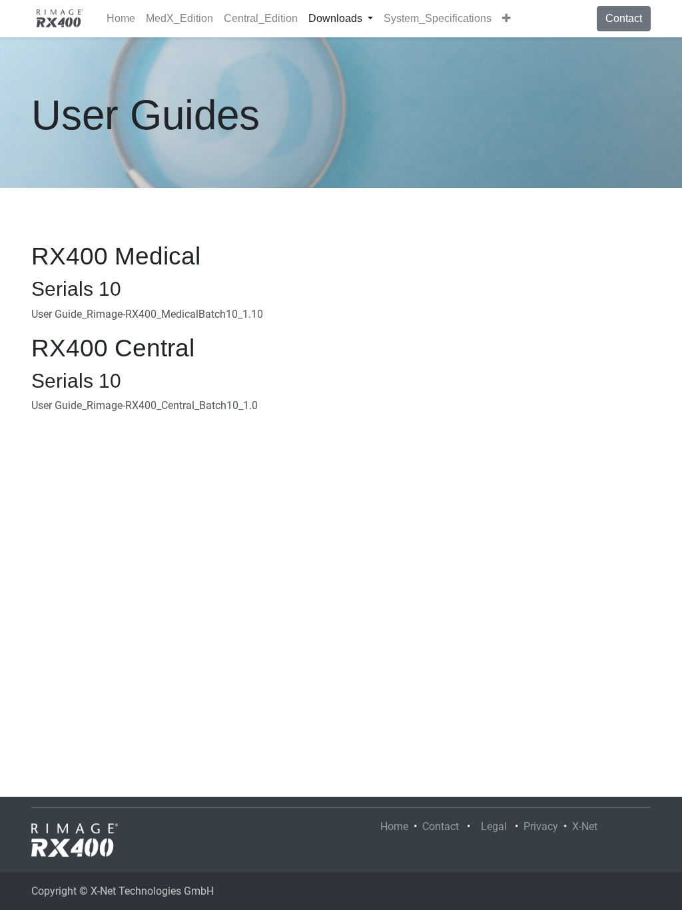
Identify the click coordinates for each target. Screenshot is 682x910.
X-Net (584, 826)
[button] (506, 18)
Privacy (540, 826)
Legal (494, 826)
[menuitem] (121, 18)
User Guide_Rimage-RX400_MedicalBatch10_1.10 (147, 314)
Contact (623, 18)
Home (394, 826)
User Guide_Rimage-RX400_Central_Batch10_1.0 (144, 405)
